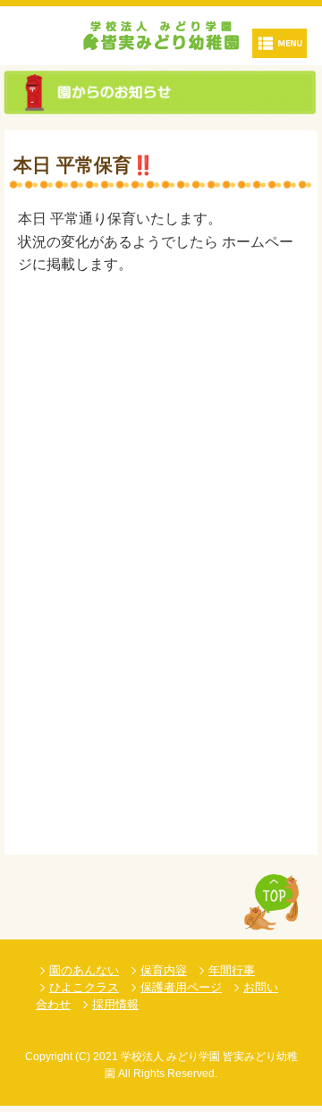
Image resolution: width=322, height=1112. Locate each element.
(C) (82, 1056)
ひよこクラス (84, 987)
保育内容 (163, 970)
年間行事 (231, 970)
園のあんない (84, 970)
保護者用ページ (181, 987)
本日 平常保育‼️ (84, 165)
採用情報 (115, 1004)
